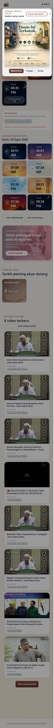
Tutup (39, 69)
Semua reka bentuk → (35, 14)
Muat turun (15, 69)
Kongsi (28, 69)
